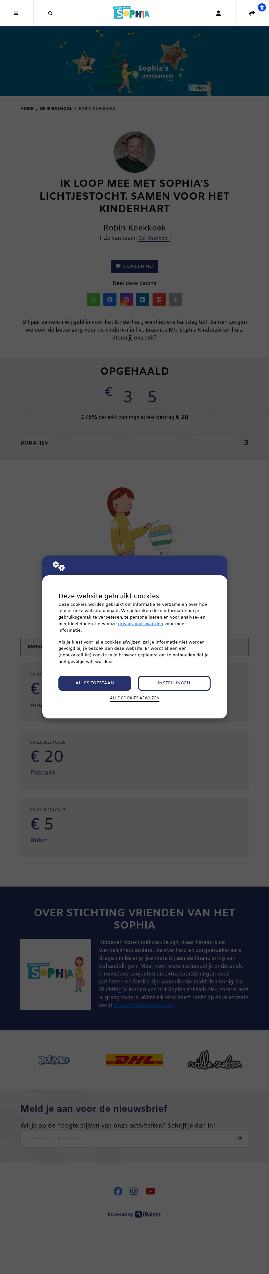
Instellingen (174, 683)
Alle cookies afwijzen (134, 698)
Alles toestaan (94, 683)
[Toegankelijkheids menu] (262, 7)
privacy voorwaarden (140, 624)
